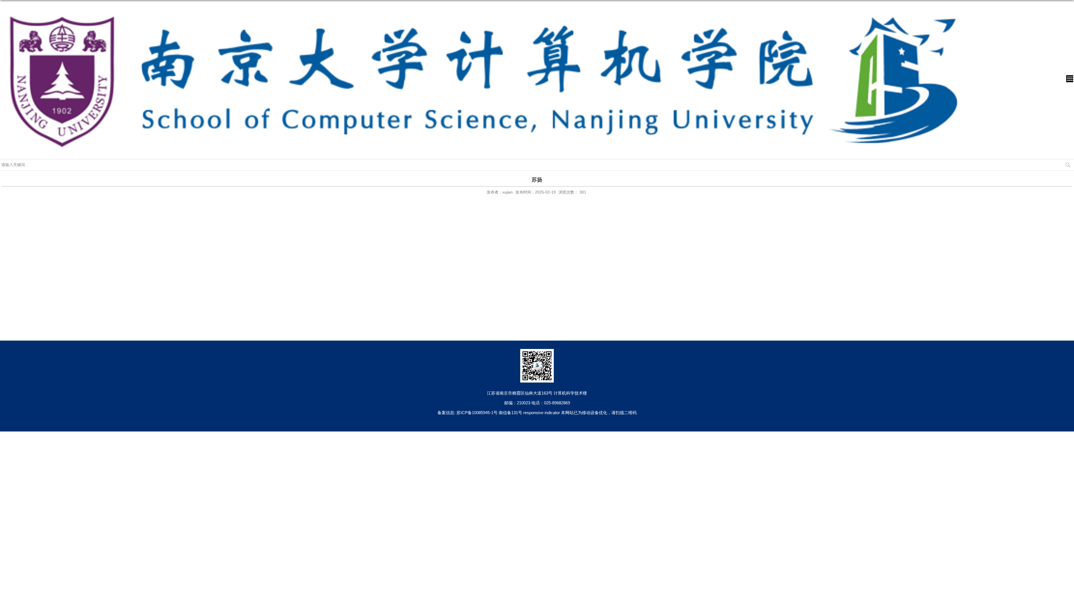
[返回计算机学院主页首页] (483, 7)
